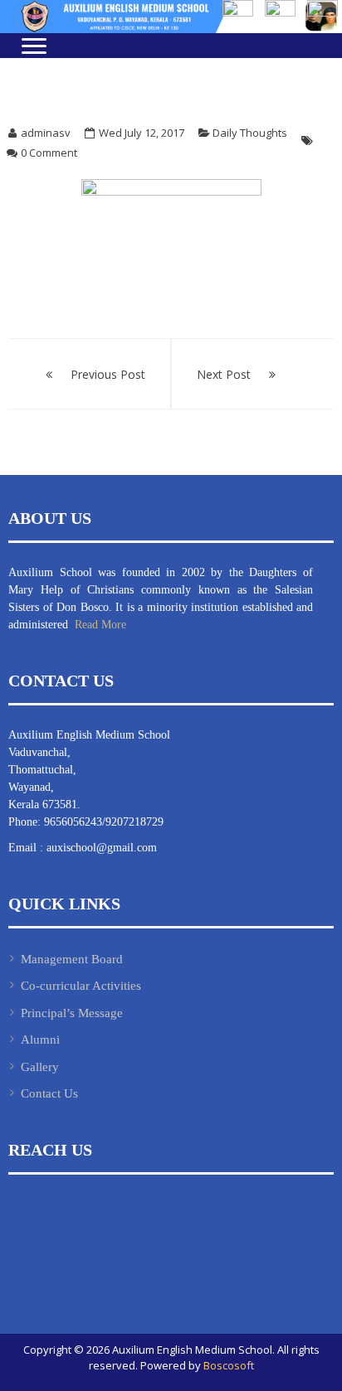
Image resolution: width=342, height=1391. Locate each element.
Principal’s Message (72, 1013)
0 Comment (49, 152)
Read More (98, 624)
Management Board (72, 959)
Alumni (40, 1039)
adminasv (46, 132)
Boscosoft (228, 1365)
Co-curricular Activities (81, 985)
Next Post (224, 374)
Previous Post (108, 374)
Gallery (40, 1067)
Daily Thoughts (250, 132)
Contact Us (49, 1093)
